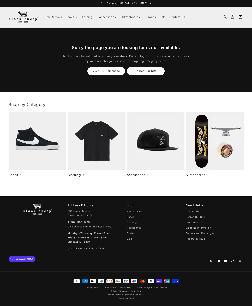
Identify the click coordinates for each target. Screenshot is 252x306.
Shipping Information (198, 227)
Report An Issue (195, 238)
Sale (129, 238)
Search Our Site (146, 71)
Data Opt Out (162, 287)
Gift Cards (192, 222)
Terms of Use (110, 287)
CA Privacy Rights (144, 287)
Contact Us (192, 211)
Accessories (136, 175)
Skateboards (195, 175)
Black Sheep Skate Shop (130, 291)
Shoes (13, 175)
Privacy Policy (93, 287)
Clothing (74, 175)
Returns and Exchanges (200, 233)
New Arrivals (134, 211)
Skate (130, 233)
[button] (71, 17)
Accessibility (126, 287)
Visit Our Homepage (106, 71)
